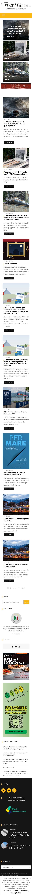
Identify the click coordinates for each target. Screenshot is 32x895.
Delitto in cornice (10, 264)
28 (18, 588)
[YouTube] (16, 647)
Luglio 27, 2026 (23, 115)
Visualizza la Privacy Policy (19, 892)
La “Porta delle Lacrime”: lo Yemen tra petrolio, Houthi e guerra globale (14, 124)
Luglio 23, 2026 (23, 166)
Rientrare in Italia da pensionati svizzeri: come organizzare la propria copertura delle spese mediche (16, 363)
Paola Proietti (11, 166)
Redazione (10, 115)
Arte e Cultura (8, 169)
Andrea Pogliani (12, 301)
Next (22, 588)
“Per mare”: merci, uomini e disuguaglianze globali (14, 474)
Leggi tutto (10, 36)
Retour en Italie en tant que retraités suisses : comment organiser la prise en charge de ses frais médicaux (16, 310)
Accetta (15, 891)
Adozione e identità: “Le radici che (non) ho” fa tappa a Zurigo (15, 55)
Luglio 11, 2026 (23, 209)
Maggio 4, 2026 (23, 512)
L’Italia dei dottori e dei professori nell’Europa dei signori (19, 835)
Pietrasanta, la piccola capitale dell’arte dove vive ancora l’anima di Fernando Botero (15, 75)
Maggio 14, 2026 (23, 466)
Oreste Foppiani (12, 209)
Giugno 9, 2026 (23, 405)
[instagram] (19, 647)
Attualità (7, 119)
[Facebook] (12, 647)
